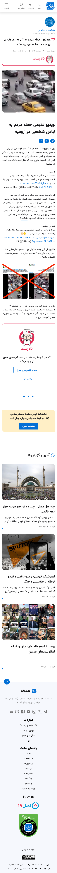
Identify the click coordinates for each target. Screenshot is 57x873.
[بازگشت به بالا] (7, 682)
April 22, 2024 (45, 187)
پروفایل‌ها (28, 764)
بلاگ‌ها (28, 778)
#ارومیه (51, 237)
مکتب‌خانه (28, 773)
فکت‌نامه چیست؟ (28, 725)
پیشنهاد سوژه (28, 788)
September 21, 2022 (42, 241)
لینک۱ (51, 257)
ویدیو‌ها (28, 769)
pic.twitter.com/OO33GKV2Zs (19, 237)
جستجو (28, 783)
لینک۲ (44, 257)
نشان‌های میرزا (28, 735)
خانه (29, 753)
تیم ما (28, 740)
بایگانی (50, 164)
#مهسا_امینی (41, 237)
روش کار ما (27, 378)
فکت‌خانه (28, 758)
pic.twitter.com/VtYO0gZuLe (33, 183)
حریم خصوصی (28, 849)
